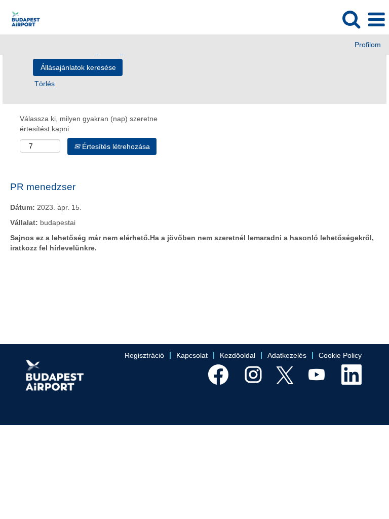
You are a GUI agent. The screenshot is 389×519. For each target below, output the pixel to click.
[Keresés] (351, 19)
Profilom (368, 45)
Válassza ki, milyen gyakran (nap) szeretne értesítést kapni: (89, 124)
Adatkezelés (286, 355)
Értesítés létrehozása (115, 146)
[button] (376, 19)
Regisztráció (144, 355)
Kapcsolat (192, 355)
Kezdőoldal (237, 355)
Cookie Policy (340, 355)
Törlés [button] (44, 84)
